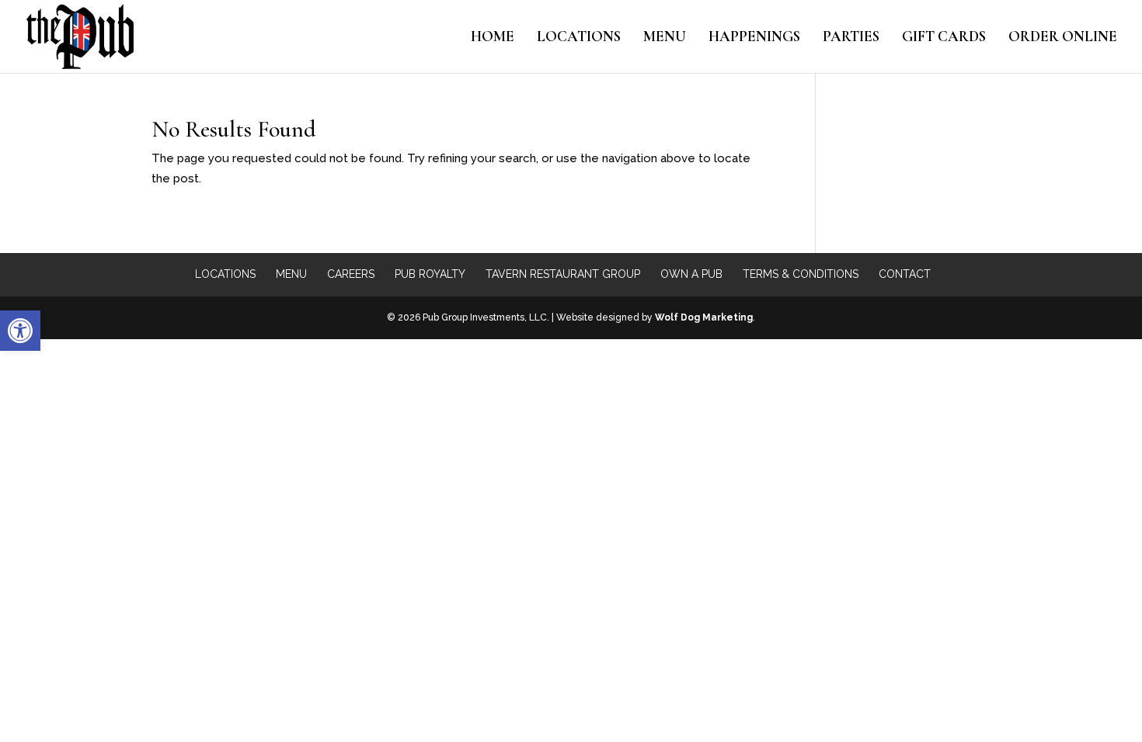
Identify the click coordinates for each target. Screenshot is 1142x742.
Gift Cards (944, 38)
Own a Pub (691, 274)
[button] (20, 330)
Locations (579, 38)
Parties (851, 38)
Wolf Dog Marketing (704, 317)
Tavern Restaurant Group (563, 274)
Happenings (754, 38)
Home (492, 38)
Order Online (1062, 38)
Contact (905, 274)
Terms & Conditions (800, 274)
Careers (350, 274)
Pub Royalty (430, 274)
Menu (664, 38)
